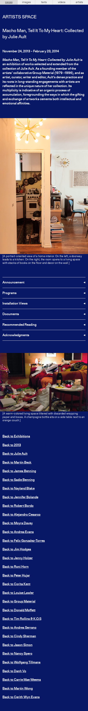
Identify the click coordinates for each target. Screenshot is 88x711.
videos (61, 2)
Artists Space (19, 17)
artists (79, 2)
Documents (10, 314)
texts (44, 2)
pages (8, 2)
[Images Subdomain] (84, 356)
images (26, 2)
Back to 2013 (11, 445)
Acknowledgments (15, 335)
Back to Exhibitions (16, 436)
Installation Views (15, 303)
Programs (9, 293)
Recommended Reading (19, 325)
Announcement (13, 282)
